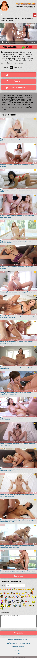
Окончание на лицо (8, 54)
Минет (28, 54)
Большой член (15, 56)
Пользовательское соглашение (19, 643)
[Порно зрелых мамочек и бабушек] (26, 4)
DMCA (18, 654)
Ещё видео (18, 576)
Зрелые (15, 52)
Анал (29, 52)
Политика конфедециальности (19, 639)
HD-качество (18, 63)
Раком (9, 63)
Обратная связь (19, 647)
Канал (6, 68)
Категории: (8, 52)
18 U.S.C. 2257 (18, 650)
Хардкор (21, 54)
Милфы (22, 52)
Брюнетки (29, 59)
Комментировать (18, 88)
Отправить (18, 633)
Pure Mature (18, 68)
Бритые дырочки (8, 59)
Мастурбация (27, 56)
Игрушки (5, 56)
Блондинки (20, 59)
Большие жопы (20, 61)
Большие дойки (7, 61)
